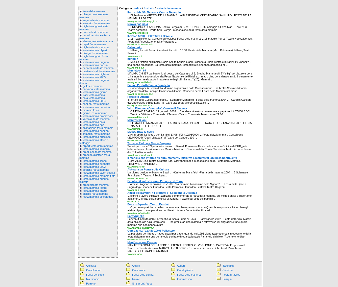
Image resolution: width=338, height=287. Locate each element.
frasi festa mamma (94, 95)
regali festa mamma (94, 44)
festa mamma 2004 (94, 100)
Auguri (181, 265)
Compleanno (93, 270)
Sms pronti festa (142, 283)
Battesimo (228, 265)
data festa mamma (94, 97)
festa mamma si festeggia (98, 196)
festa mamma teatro (95, 187)
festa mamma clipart (95, 50)
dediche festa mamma (96, 169)
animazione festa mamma (98, 127)
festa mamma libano (95, 160)
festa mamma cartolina (96, 107)
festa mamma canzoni (96, 130)
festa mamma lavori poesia (99, 172)
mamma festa (91, 110)
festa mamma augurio (96, 62)
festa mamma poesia (95, 65)
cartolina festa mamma (96, 89)
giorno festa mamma (95, 113)
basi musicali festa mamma (99, 71)
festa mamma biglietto (96, 74)
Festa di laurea (231, 274)
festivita (149, 8)
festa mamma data (94, 121)
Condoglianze (185, 270)
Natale (136, 279)
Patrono (91, 283)
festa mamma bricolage (97, 136)
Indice (138, 8)
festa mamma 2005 (94, 77)
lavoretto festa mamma (96, 23)
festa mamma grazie (95, 190)
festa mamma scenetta (96, 163)
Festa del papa (95, 274)
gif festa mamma (92, 86)
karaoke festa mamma (96, 119)
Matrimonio (92, 279)
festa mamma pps (93, 124)
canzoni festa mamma (96, 103)
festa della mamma (94, 11)
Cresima (227, 270)
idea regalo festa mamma (98, 41)
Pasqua (227, 279)
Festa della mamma (189, 274)
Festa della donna (142, 274)
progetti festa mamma (96, 184)
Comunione (139, 270)
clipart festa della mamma (98, 145)
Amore (136, 265)
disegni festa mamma (95, 53)
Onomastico (184, 279)
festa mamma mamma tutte (99, 175)
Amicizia (91, 265)
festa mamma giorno (95, 92)
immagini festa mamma (96, 133)
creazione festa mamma (97, 151)
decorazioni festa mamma (98, 68)
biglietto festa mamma (96, 47)
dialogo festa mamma (95, 193)
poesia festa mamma (95, 32)
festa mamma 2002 (94, 166)
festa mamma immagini (96, 148)
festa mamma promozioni (98, 116)
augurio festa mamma (96, 20)
